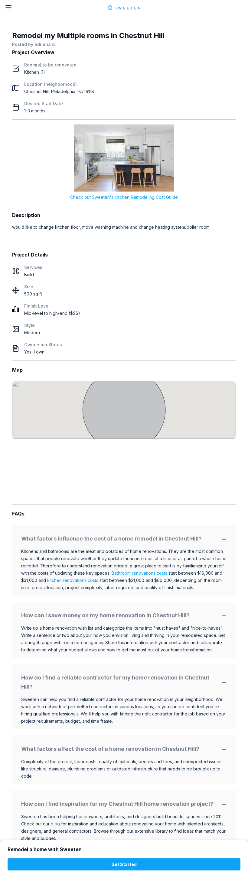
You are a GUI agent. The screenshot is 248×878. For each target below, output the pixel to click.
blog (55, 823)
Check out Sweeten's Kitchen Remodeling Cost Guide (124, 197)
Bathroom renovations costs (139, 573)
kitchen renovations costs (72, 580)
